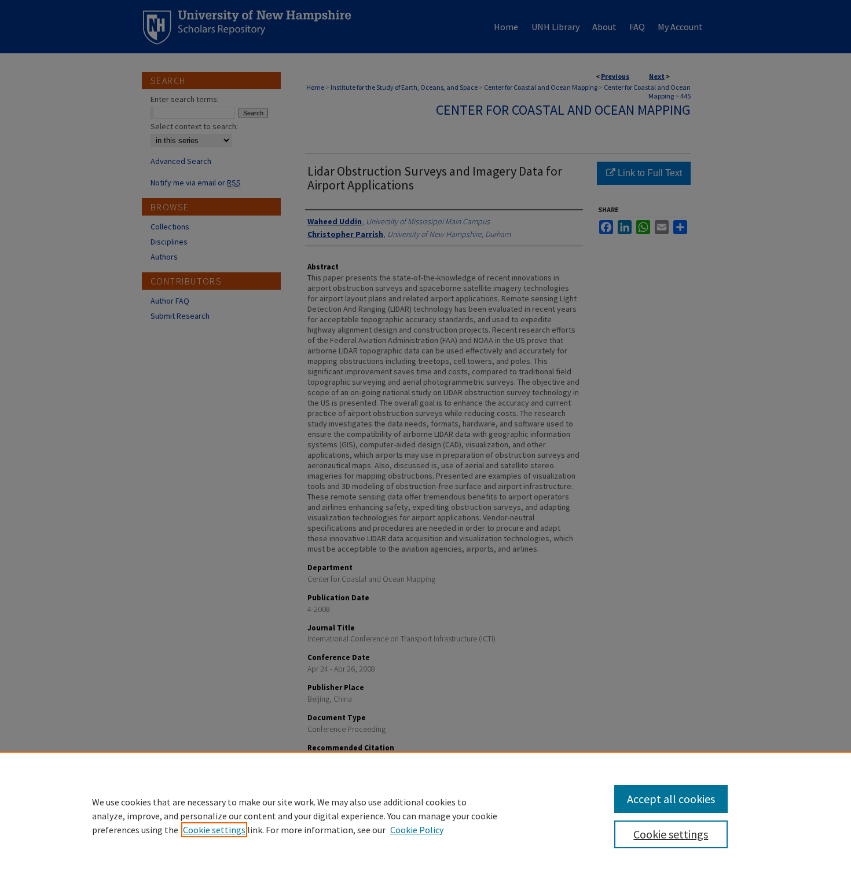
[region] (425, 815)
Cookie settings (214, 830)
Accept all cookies (671, 799)
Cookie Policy (416, 830)
